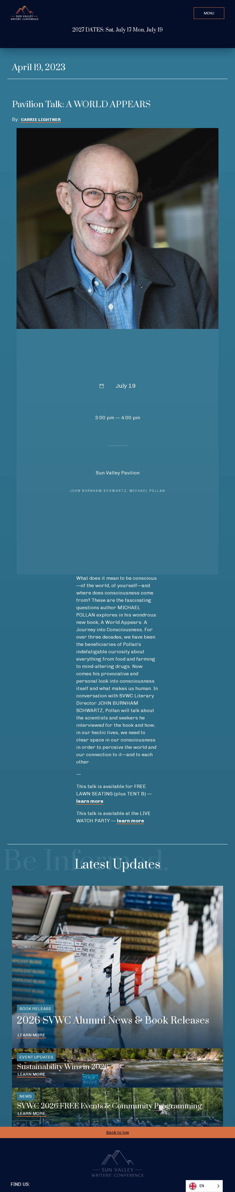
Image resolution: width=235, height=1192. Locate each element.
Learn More (31, 1035)
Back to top (117, 1132)
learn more (89, 801)
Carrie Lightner (41, 119)
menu (209, 13)
